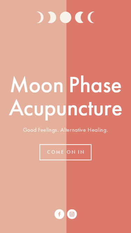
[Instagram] (72, 214)
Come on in (66, 152)
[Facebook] (59, 214)
